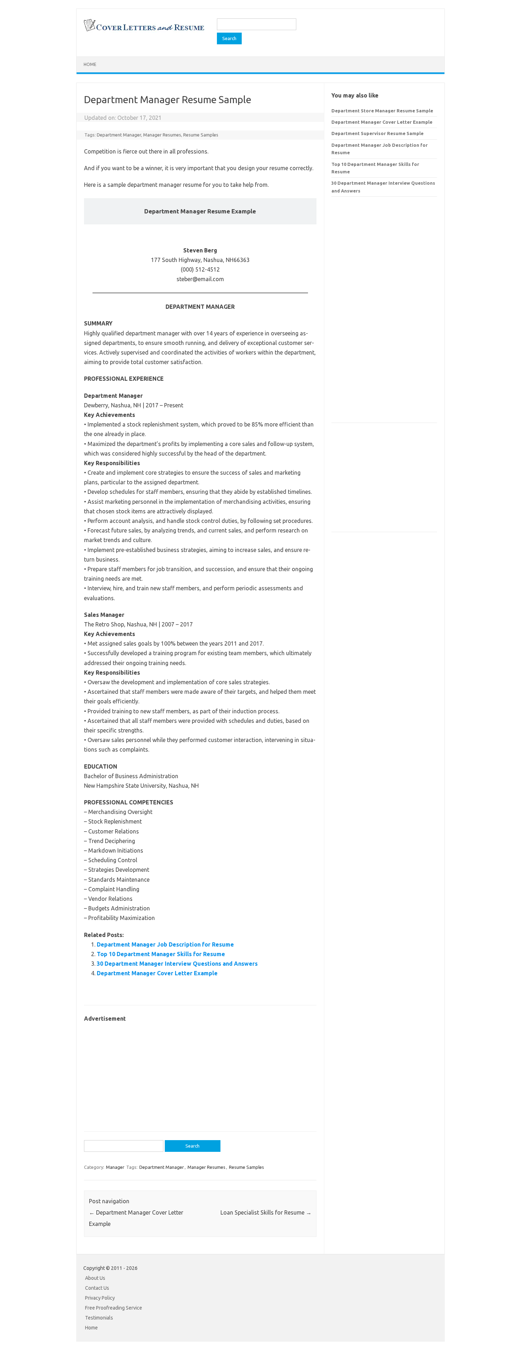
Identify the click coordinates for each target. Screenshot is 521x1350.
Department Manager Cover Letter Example (157, 973)
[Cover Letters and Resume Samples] (144, 30)
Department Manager (119, 134)
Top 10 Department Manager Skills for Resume (161, 954)
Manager (115, 1167)
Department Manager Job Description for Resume (165, 944)
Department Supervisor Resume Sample (377, 133)
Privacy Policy (100, 1298)
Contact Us (97, 1288)
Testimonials (99, 1318)
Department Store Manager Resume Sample (382, 110)
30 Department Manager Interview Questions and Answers (177, 963)
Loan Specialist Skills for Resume (266, 1212)
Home (90, 64)
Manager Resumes (162, 134)
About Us (95, 1278)
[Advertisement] (200, 1073)
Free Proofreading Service (113, 1308)
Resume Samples (200, 134)
